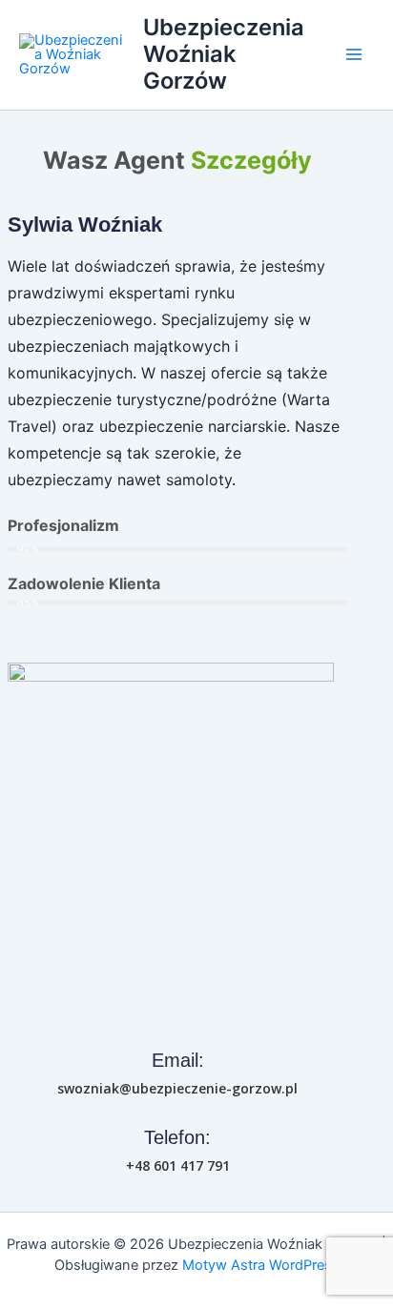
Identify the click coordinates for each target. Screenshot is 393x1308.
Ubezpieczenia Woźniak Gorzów (223, 54)
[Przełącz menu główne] (354, 54)
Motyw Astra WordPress (261, 1265)
